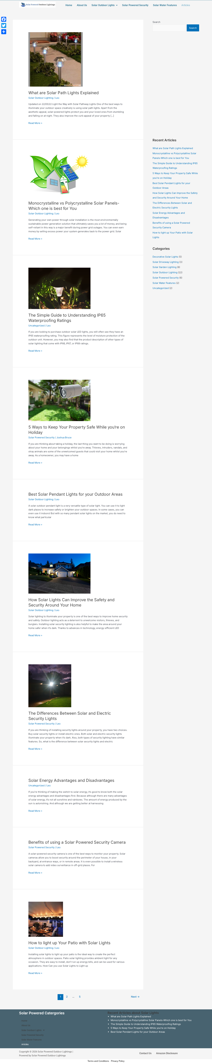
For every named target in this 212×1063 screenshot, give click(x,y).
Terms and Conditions (98, 1061)
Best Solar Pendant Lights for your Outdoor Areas (75, 494)
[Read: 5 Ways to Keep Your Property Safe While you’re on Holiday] (59, 400)
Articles (185, 5)
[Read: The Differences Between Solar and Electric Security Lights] (49, 685)
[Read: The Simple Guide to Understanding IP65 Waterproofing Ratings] (59, 288)
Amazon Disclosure (167, 1053)
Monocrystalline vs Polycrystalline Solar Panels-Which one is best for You (151, 1020)
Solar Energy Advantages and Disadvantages (71, 780)
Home (68, 5)
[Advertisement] (176, 84)
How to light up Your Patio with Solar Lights (69, 942)
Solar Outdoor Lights (103, 5)
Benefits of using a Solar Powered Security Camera (77, 842)
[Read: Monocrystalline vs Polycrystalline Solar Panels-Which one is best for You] (59, 174)
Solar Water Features (165, 5)
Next (135, 996)
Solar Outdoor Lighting (40, 97)
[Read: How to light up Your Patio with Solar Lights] (45, 919)
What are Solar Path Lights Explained (63, 92)
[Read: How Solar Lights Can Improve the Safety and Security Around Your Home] (59, 573)
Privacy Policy (117, 1061)
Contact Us (145, 1053)
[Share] (4, 32)
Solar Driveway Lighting (166, 262)
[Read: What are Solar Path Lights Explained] (55, 59)
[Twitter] (4, 25)
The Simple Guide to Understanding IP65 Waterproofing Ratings (146, 1024)
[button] (104, 5)
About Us (82, 5)
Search (156, 22)
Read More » (35, 123)
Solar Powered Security (135, 5)
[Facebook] (4, 19)
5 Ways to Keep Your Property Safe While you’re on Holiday (143, 1027)
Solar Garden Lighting (164, 267)
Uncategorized (36, 325)
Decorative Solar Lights (165, 256)
